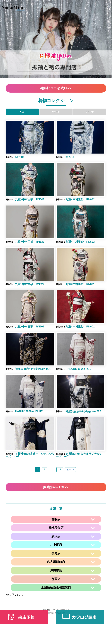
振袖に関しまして (14, 594)
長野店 (56, 553)
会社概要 (46, 610)
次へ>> (70, 469)
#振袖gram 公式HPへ (56, 88)
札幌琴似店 (56, 527)
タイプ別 (90, 112)
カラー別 (56, 112)
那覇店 (56, 579)
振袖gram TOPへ (56, 487)
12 (60, 469)
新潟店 (56, 536)
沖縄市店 (56, 570)
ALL (22, 112)
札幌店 (56, 519)
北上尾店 (56, 544)
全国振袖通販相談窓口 (56, 587)
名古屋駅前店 (56, 562)
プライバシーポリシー (60, 610)
